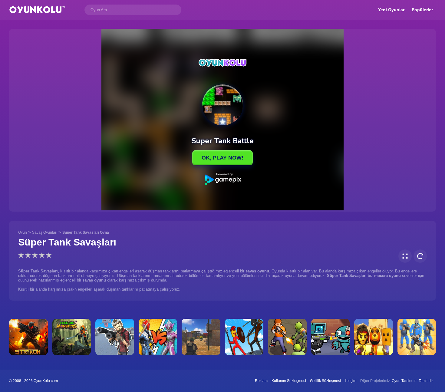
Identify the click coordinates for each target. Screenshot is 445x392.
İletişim (350, 381)
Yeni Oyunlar (391, 9)
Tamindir (426, 381)
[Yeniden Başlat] (420, 256)
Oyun (22, 232)
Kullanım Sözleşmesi (289, 381)
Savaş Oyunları (44, 232)
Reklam (261, 381)
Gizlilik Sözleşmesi (325, 381)
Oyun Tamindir (404, 381)
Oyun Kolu (37, 10)
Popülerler (422, 9)
